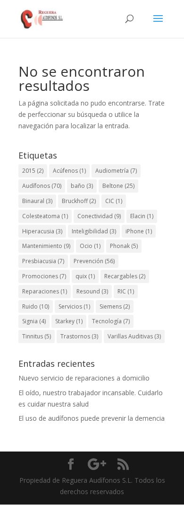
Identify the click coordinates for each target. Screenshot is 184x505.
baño (82, 186)
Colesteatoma (45, 216)
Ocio (90, 246)
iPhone (138, 231)
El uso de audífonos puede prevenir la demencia (91, 418)
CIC (113, 201)
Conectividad (99, 216)
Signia (34, 321)
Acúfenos (69, 171)
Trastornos (79, 336)
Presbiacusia (43, 261)
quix (85, 276)
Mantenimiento (46, 246)
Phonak (124, 246)
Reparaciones (44, 291)
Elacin (141, 216)
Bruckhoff (79, 201)
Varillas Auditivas (134, 336)
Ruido (35, 306)
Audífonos (41, 186)
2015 (32, 171)
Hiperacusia (42, 231)
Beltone (118, 186)
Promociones (44, 276)
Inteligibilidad (94, 231)
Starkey (69, 321)
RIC (125, 291)
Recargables (124, 276)
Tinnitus (36, 336)
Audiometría (116, 171)
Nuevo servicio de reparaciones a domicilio (84, 377)
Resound (92, 291)
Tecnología (111, 321)
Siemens (115, 306)
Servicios (74, 306)
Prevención (94, 261)
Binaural (37, 201)
